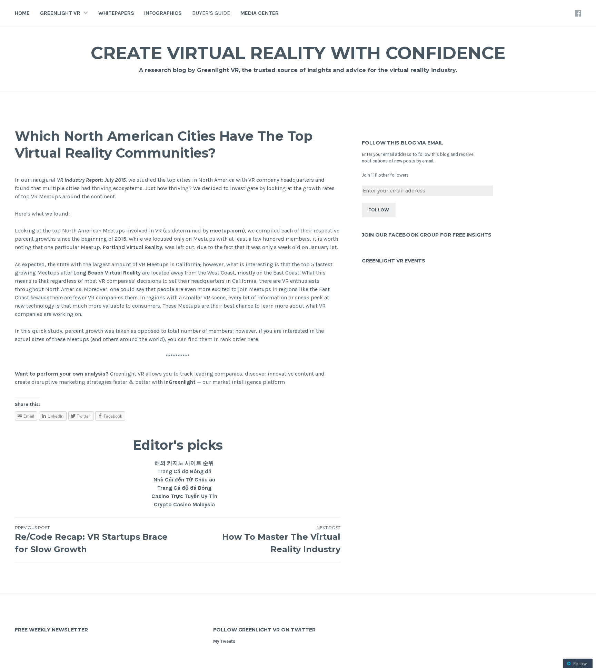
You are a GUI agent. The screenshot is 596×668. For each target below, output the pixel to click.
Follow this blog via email (402, 143)
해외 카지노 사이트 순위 (184, 463)
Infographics (163, 13)
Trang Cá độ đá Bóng (184, 488)
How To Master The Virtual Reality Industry (281, 539)
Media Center (259, 13)
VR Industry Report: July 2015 (91, 180)
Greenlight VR (60, 13)
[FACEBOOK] (578, 13)
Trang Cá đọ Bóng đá (184, 471)
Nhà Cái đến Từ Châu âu (184, 479)
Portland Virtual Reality (132, 247)
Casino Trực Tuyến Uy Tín (184, 496)
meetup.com (226, 230)
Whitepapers (116, 13)
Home (22, 13)
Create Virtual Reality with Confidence (298, 52)
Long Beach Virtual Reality (107, 272)
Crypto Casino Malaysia (184, 504)
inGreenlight (180, 382)
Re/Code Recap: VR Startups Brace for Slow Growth (91, 539)
